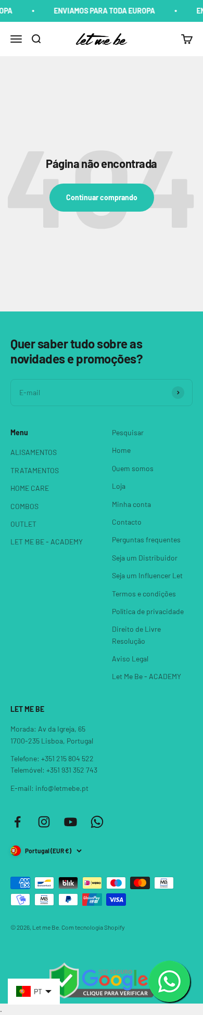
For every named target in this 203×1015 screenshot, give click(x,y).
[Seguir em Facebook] (17, 822)
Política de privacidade (148, 611)
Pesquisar (128, 432)
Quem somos (133, 468)
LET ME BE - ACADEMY (46, 541)
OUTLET (23, 523)
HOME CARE (29, 488)
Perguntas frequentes (146, 539)
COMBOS (24, 506)
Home (121, 450)
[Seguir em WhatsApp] (97, 822)
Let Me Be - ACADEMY (146, 676)
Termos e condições (144, 593)
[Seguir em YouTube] (71, 822)
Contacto (127, 521)
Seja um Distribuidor (144, 557)
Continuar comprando (101, 197)
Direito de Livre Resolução (136, 634)
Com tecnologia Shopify (93, 927)
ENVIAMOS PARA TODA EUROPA (100, 10)
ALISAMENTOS (33, 452)
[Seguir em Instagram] (44, 822)
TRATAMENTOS (34, 470)
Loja (118, 486)
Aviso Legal (130, 658)
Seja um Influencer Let (147, 575)
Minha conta (131, 504)
